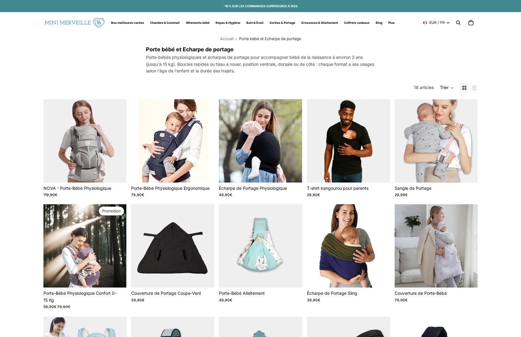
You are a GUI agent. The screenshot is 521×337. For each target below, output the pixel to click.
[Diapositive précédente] (52, 141)
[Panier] (471, 22)
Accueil (226, 39)
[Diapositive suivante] (117, 141)
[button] (447, 87)
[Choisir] (117, 173)
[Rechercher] (458, 22)
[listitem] (391, 23)
